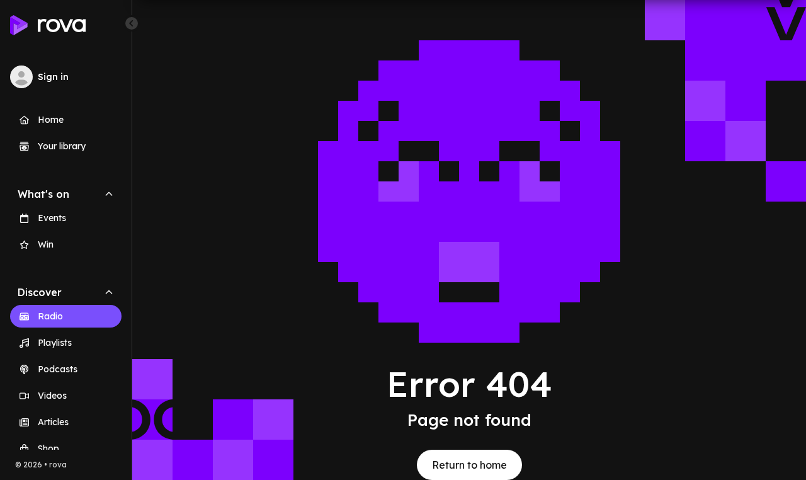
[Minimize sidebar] (131, 23)
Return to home (469, 465)
